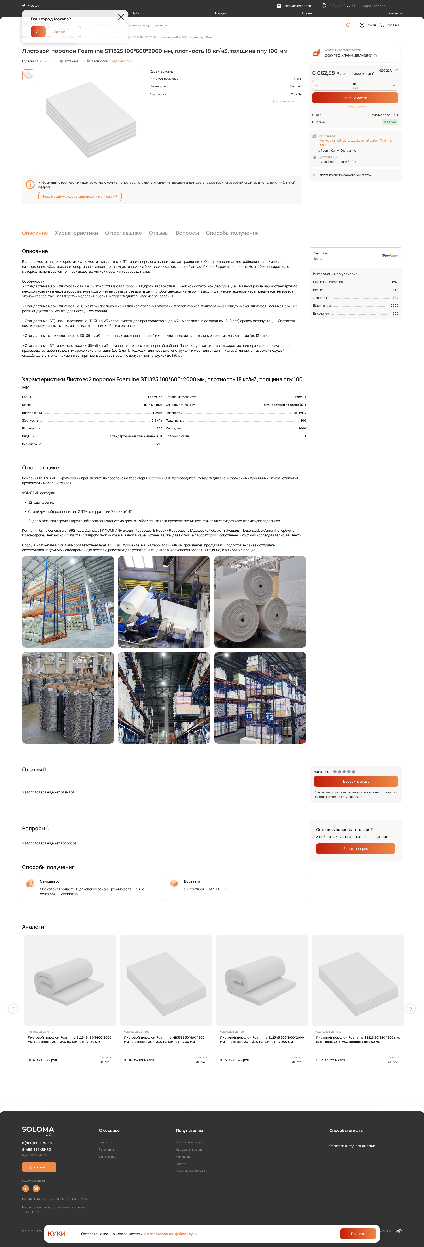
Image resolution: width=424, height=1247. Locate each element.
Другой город (64, 31)
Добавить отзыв (356, 781)
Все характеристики (287, 101)
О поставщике (123, 232)
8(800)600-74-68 (37, 1142)
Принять (358, 1233)
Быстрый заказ (355, 107)
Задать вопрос (121, 61)
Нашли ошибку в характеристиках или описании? (80, 196)
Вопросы (187, 232)
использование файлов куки (172, 1233)
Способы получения (232, 232)
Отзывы (159, 232)
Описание (35, 232)
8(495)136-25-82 (36, 1149)
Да (38, 31)
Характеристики (76, 232)
